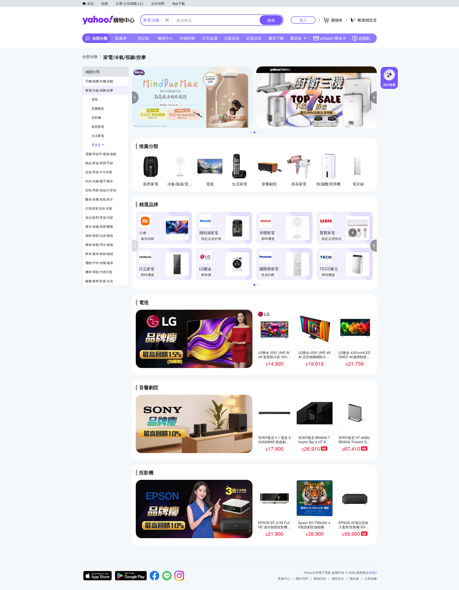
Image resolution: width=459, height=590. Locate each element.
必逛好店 (254, 38)
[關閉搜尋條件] (167, 20)
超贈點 (364, 38)
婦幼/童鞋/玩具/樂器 (99, 235)
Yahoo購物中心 (108, 20)
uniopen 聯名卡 (333, 38)
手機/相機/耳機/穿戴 (99, 81)
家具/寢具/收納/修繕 (99, 253)
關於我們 (302, 578)
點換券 (121, 38)
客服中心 (284, 578)
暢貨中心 (165, 38)
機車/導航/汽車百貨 (98, 272)
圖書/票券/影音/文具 (99, 281)
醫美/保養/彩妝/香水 (99, 199)
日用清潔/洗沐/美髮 (98, 208)
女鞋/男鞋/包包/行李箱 (100, 190)
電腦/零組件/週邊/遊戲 (100, 154)
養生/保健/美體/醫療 (99, 226)
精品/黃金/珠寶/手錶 (99, 163)
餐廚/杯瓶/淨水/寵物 (99, 244)
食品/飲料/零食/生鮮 (99, 217)
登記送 (143, 38)
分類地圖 (370, 578)
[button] (135, 97)
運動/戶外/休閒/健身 (99, 262)
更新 (373, 572)
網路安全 (338, 578)
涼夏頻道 (232, 38)
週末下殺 (276, 38)
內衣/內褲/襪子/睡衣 (99, 181)
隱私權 (354, 578)
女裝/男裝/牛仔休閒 (98, 172)
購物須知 (320, 578)
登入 (303, 19)
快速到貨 (187, 38)
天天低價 (209, 38)
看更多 (296, 38)
